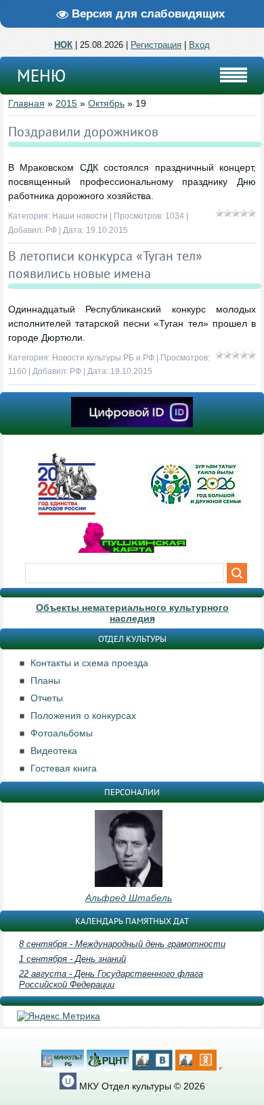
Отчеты (46, 698)
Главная (26, 103)
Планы (45, 680)
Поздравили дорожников (83, 131)
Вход (199, 45)
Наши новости (80, 216)
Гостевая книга (63, 768)
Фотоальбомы (61, 733)
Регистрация (156, 45)
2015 (66, 103)
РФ (51, 230)
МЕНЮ (41, 75)
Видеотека (53, 750)
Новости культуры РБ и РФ (103, 357)
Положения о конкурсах (83, 715)
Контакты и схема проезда (89, 662)
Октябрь (106, 103)
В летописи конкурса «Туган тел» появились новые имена (105, 264)
